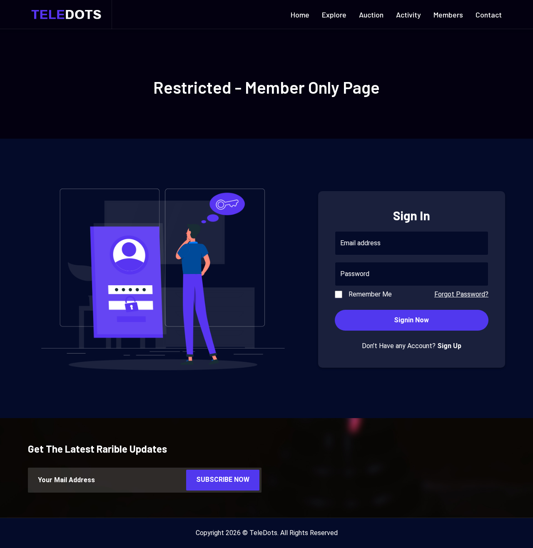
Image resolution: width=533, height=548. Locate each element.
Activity (408, 14)
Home (300, 14)
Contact (489, 14)
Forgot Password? (461, 294)
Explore (334, 14)
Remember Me (370, 294)
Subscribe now (222, 479)
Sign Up (449, 346)
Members (448, 14)
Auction (371, 14)
